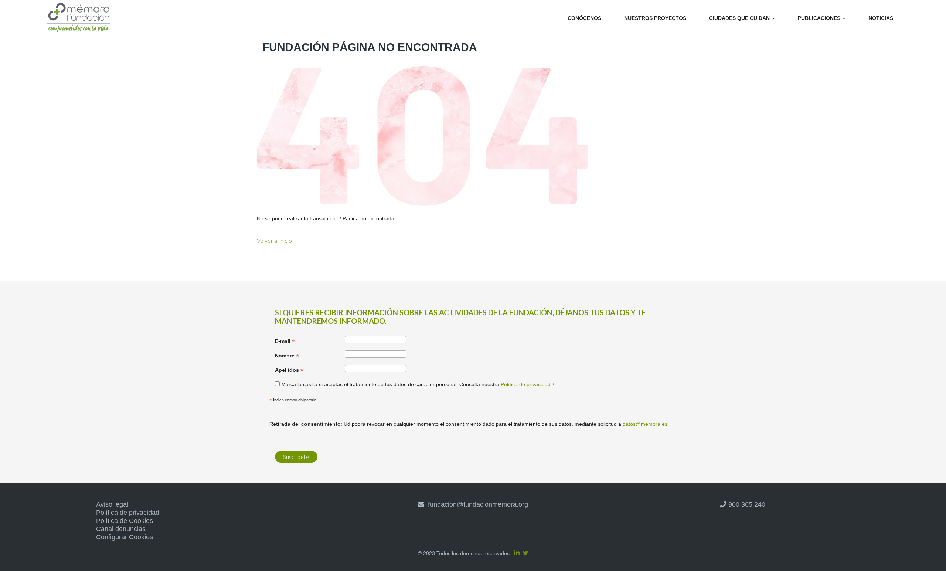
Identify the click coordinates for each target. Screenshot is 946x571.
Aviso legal (112, 504)
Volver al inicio (274, 240)
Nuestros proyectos (655, 18)
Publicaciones (820, 18)
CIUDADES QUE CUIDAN (740, 18)
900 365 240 (745, 504)
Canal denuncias (121, 529)
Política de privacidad (127, 512)
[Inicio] (78, 18)
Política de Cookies (124, 520)
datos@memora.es (645, 424)
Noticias (880, 18)
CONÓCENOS (584, 18)
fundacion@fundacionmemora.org (476, 504)
